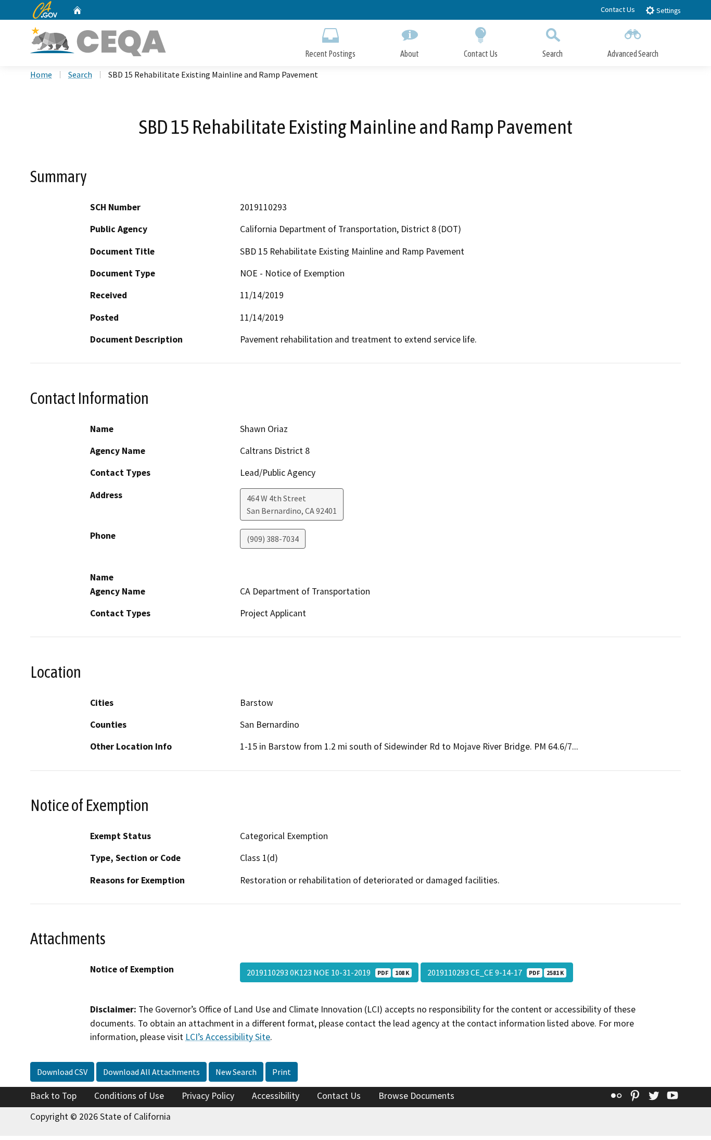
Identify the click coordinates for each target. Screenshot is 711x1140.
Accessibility (275, 1095)
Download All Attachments (151, 1072)
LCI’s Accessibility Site (227, 1037)
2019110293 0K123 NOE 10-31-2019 (328, 972)
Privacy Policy (208, 1095)
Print (281, 1072)
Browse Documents (416, 1095)
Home (41, 74)
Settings (667, 10)
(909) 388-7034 (273, 539)
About (409, 53)
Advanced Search (632, 53)
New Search (236, 1072)
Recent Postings (330, 53)
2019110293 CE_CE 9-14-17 (495, 972)
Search (552, 53)
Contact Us (618, 9)
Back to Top (53, 1095)
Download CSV (62, 1072)
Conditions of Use (129, 1095)
